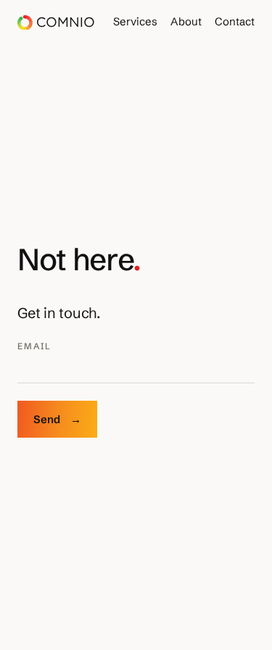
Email (34, 346)
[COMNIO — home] (55, 23)
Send (57, 419)
